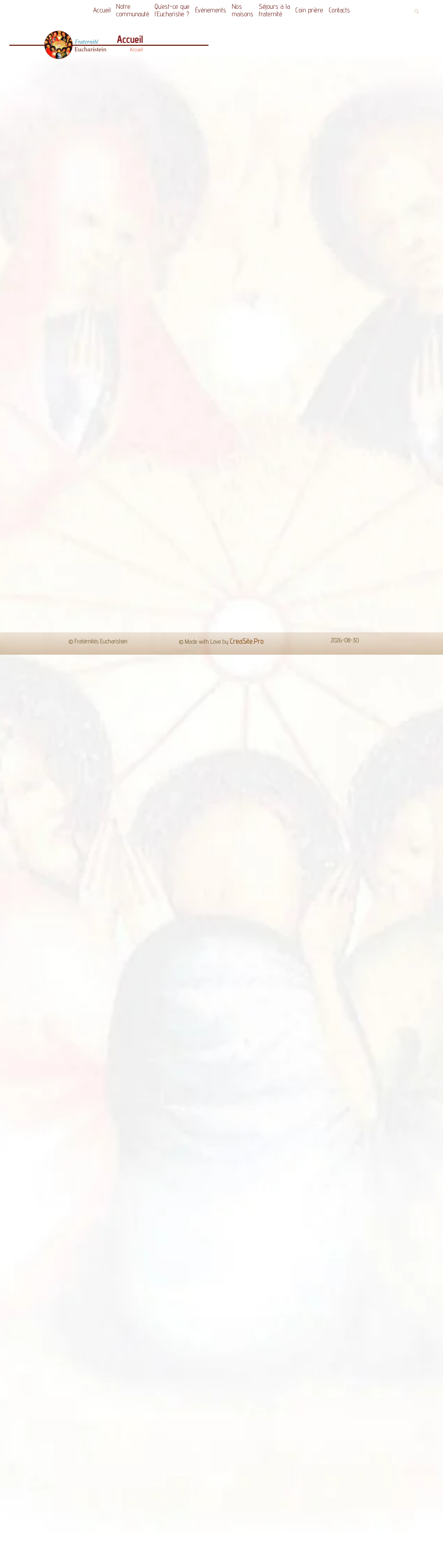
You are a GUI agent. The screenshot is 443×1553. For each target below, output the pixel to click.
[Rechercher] (394, 925)
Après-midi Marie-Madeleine (320, 986)
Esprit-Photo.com (277, 841)
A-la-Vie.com (225, 841)
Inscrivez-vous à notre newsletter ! (384, 988)
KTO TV (217, 822)
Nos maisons (244, 10)
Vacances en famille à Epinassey (185, 986)
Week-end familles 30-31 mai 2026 (251, 988)
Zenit (250, 822)
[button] (417, 11)
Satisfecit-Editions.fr (169, 841)
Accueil (94, 10)
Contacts (347, 10)
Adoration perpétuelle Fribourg (210, 803)
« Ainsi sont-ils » (121, 751)
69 (238, 1010)
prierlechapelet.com (221, 860)
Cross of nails (293, 822)
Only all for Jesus (125, 803)
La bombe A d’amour (126, 762)
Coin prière (317, 10)
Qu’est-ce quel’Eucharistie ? (167, 10)
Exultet (140, 822)
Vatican (178, 822)
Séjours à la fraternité (279, 10)
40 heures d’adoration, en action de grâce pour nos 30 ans (47, 988)
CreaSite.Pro (247, 1041)
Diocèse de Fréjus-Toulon (307, 803)
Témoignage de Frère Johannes (139, 773)
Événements (209, 10)
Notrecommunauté (124, 10)
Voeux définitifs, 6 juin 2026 (112, 986)
